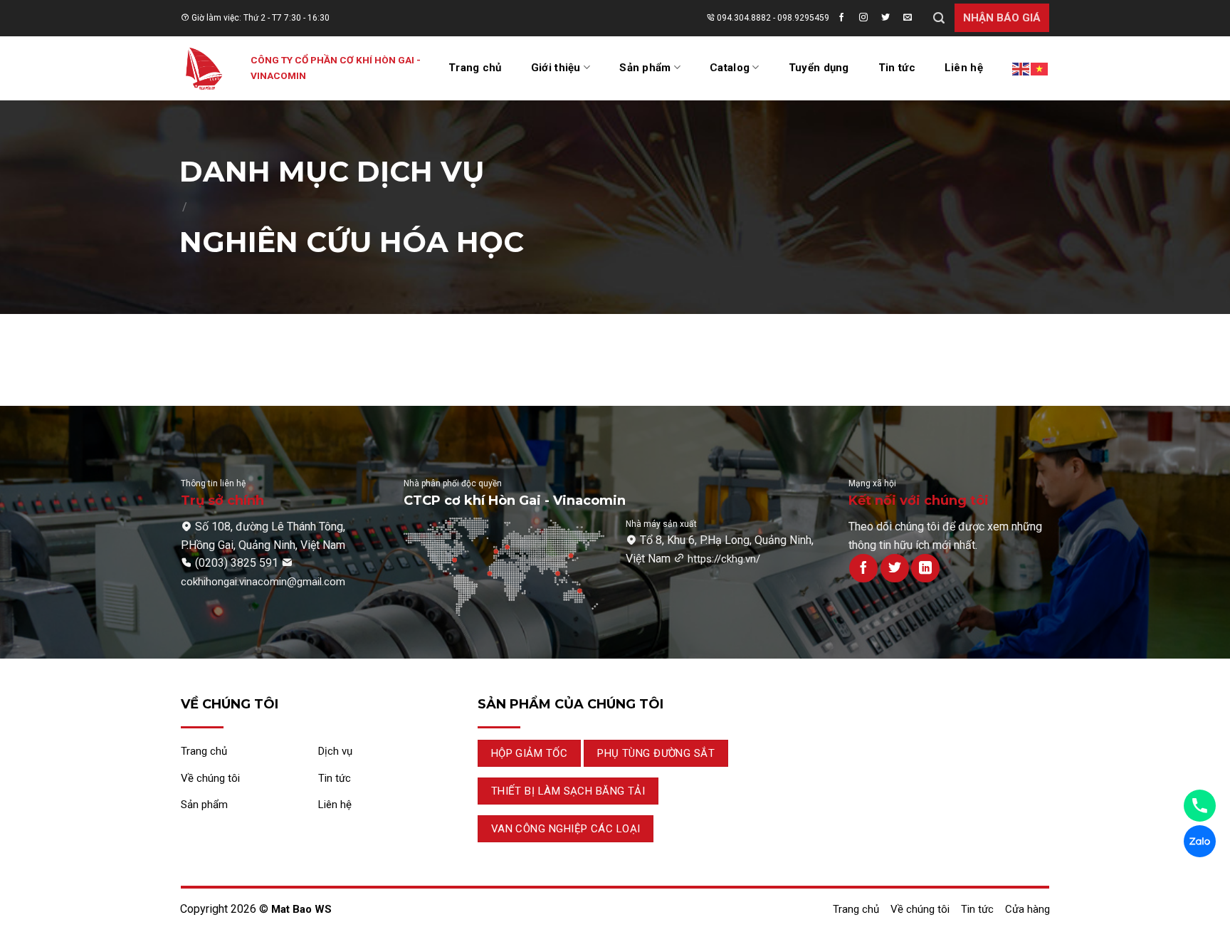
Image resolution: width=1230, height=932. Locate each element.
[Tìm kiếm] (939, 18)
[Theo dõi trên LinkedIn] (925, 568)
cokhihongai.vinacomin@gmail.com (263, 581)
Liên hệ (964, 67)
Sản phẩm (645, 67)
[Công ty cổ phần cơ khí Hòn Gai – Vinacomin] (205, 68)
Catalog (730, 67)
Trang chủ (475, 67)
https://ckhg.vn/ (724, 559)
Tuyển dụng (819, 67)
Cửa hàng (1027, 909)
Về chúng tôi (920, 909)
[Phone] (1200, 806)
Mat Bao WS (301, 909)
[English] (1021, 68)
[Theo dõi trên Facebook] (845, 18)
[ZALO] (1200, 841)
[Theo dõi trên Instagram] (867, 18)
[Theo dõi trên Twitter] (889, 18)
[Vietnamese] (1040, 68)
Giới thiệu (556, 67)
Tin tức (896, 67)
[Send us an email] (911, 18)
